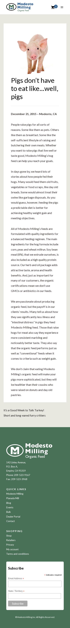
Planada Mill (12, 498)
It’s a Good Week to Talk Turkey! (24, 410)
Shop (9, 535)
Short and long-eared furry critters (25, 415)
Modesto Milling (14, 493)
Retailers (10, 540)
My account (12, 549)
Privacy (10, 544)
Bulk (8, 511)
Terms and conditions (17, 553)
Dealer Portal (13, 516)
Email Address (16, 578)
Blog (8, 502)
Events (9, 507)
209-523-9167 (22, 475)
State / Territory (16, 591)
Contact (10, 521)
